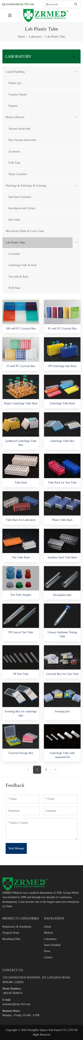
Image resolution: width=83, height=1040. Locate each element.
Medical (48, 932)
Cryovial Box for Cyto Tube (62, 673)
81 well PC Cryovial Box (62, 328)
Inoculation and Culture (21, 208)
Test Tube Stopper (20, 594)
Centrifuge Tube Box (62, 440)
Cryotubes (14, 253)
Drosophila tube (62, 595)
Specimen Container (19, 196)
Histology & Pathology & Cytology (26, 185)
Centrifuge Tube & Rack (22, 265)
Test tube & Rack (18, 276)
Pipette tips (14, 83)
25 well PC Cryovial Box (20, 366)
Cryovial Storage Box (20, 753)
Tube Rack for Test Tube (62, 482)
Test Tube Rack (21, 557)
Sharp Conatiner (17, 174)
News (47, 951)
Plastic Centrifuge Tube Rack (20, 403)
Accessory (14, 151)
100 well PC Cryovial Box (21, 328)
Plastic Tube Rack (62, 519)
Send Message (16, 848)
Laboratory (50, 938)
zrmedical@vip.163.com (20, 4)
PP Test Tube (20, 673)
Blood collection (15, 117)
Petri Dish (14, 219)
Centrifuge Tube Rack (62, 403)
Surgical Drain (10, 932)
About (47, 926)
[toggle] (10, 15)
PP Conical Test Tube (20, 632)
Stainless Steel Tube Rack (62, 557)
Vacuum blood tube (19, 128)
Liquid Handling (15, 71)
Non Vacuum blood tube (22, 140)
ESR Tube (14, 162)
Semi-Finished (52, 945)
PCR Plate (14, 287)
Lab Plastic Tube (15, 242)
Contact (48, 957)
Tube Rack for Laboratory (21, 519)
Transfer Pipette (17, 94)
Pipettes (12, 105)
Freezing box (62, 711)
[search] (76, 4)
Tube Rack (21, 482)
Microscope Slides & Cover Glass (25, 231)
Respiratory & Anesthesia (16, 926)
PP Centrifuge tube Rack (62, 366)
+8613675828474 (12, 993)
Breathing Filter (11, 938)
